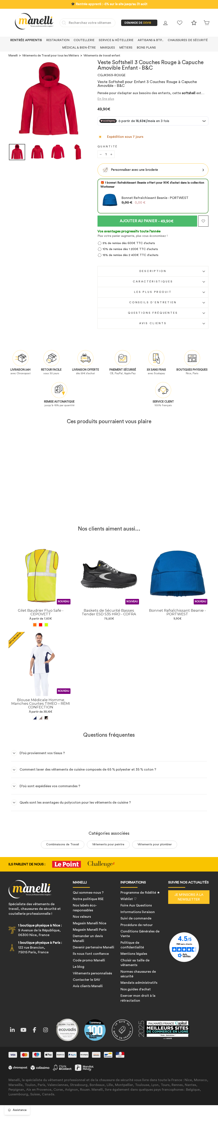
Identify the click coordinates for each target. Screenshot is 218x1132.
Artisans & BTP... (151, 40)
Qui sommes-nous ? (88, 892)
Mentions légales (133, 953)
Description (152, 271)
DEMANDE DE (138, 23)
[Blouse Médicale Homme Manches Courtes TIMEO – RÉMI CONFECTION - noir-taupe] (46, 718)
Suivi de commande (135, 918)
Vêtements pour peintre (108, 844)
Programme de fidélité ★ (140, 892)
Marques (107, 47)
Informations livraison (137, 912)
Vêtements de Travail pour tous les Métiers (50, 55)
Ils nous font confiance (91, 953)
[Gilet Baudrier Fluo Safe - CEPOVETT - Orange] (35, 625)
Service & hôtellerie (116, 40)
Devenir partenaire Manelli (93, 947)
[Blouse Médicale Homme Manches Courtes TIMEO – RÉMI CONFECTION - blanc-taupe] (41, 718)
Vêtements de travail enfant (101, 55)
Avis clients (153, 323)
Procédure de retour (136, 925)
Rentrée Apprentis (26, 40)
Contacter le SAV (86, 979)
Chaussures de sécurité (188, 40)
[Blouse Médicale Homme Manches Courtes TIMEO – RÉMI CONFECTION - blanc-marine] (35, 718)
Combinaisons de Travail (62, 844)
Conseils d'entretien (153, 302)
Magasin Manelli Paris (89, 929)
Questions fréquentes (153, 313)
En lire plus (106, 99)
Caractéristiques (153, 281)
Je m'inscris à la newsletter (188, 897)
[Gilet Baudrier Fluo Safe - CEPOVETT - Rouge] (41, 625)
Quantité (108, 146)
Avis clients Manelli (88, 986)
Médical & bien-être (79, 47)
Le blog (78, 966)
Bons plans (146, 47)
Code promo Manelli (89, 960)
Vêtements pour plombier (155, 844)
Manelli (13, 55)
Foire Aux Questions (136, 905)
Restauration (57, 40)
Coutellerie (84, 40)
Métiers (125, 47)
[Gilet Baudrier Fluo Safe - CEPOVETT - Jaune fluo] (46, 625)
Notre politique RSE (88, 899)
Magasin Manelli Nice (89, 923)
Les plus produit (153, 292)
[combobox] (87, 23)
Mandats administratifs (138, 982)
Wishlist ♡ (128, 899)
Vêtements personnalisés (92, 973)
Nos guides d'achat (135, 989)
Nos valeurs (82, 916)
